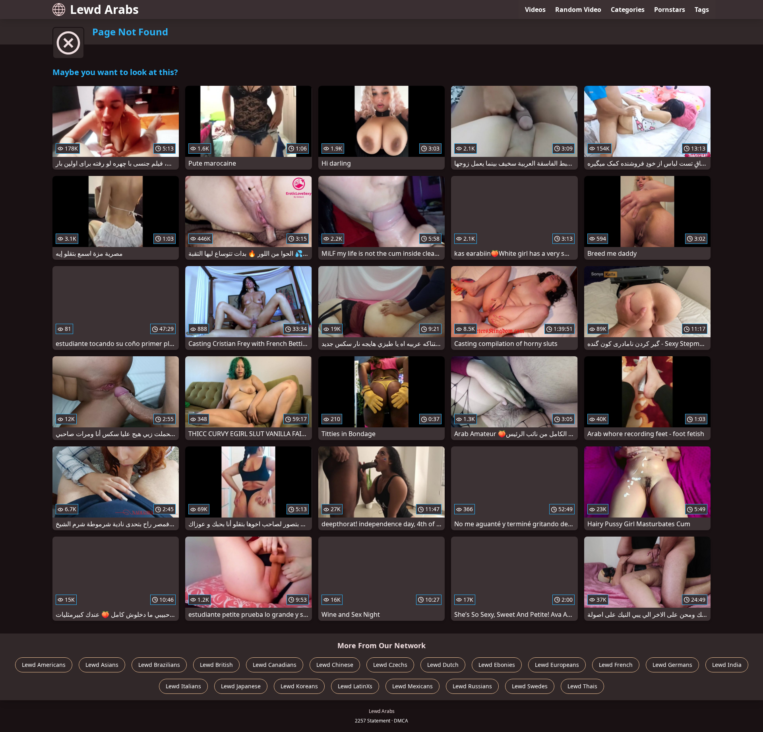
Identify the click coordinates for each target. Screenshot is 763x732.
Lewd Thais (582, 686)
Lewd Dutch (443, 664)
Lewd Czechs (390, 664)
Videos (535, 9)
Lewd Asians (101, 664)
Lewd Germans (672, 664)
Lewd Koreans (299, 686)
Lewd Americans (44, 664)
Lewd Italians (183, 686)
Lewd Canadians (274, 664)
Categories (628, 9)
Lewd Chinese (334, 664)
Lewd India (727, 664)
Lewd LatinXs (355, 686)
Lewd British (216, 664)
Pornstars (669, 9)
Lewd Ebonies (496, 664)
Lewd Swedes (530, 686)
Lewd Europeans (557, 664)
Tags (702, 9)
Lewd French (616, 664)
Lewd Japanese (241, 686)
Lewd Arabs (104, 9)
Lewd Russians (472, 686)
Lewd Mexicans (412, 686)
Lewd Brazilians (159, 664)
